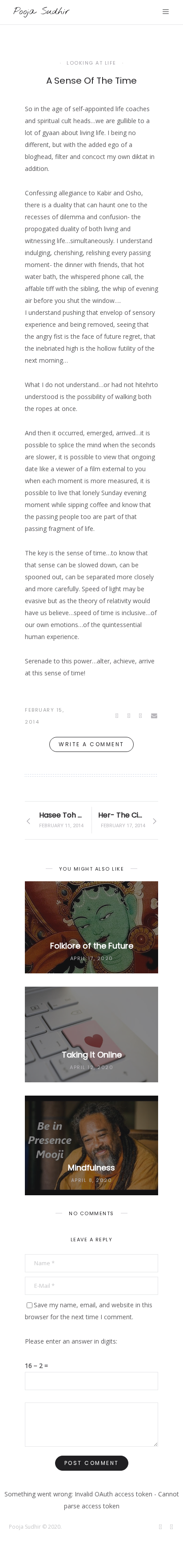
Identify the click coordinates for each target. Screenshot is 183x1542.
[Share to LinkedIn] (141, 715)
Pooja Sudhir (41, 11)
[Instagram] (172, 1527)
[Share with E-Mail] (155, 715)
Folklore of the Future (91, 945)
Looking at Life (91, 63)
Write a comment (91, 744)
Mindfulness (91, 1167)
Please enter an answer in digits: (71, 1341)
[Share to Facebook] (117, 715)
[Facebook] (161, 1527)
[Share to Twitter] (129, 715)
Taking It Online (92, 1054)
